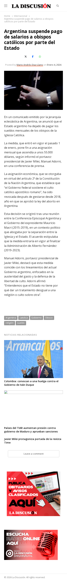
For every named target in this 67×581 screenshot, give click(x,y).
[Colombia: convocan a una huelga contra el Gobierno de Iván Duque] (33, 342)
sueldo (21, 322)
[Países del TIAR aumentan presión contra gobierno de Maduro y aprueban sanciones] (33, 392)
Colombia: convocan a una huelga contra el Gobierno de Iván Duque (31, 382)
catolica (24, 317)
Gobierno (36, 317)
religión (10, 322)
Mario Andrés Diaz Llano (30, 64)
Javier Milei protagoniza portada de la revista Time (32, 440)
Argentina (11, 317)
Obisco (49, 317)
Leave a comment (34, 453)
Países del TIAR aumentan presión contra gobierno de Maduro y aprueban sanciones (31, 429)
